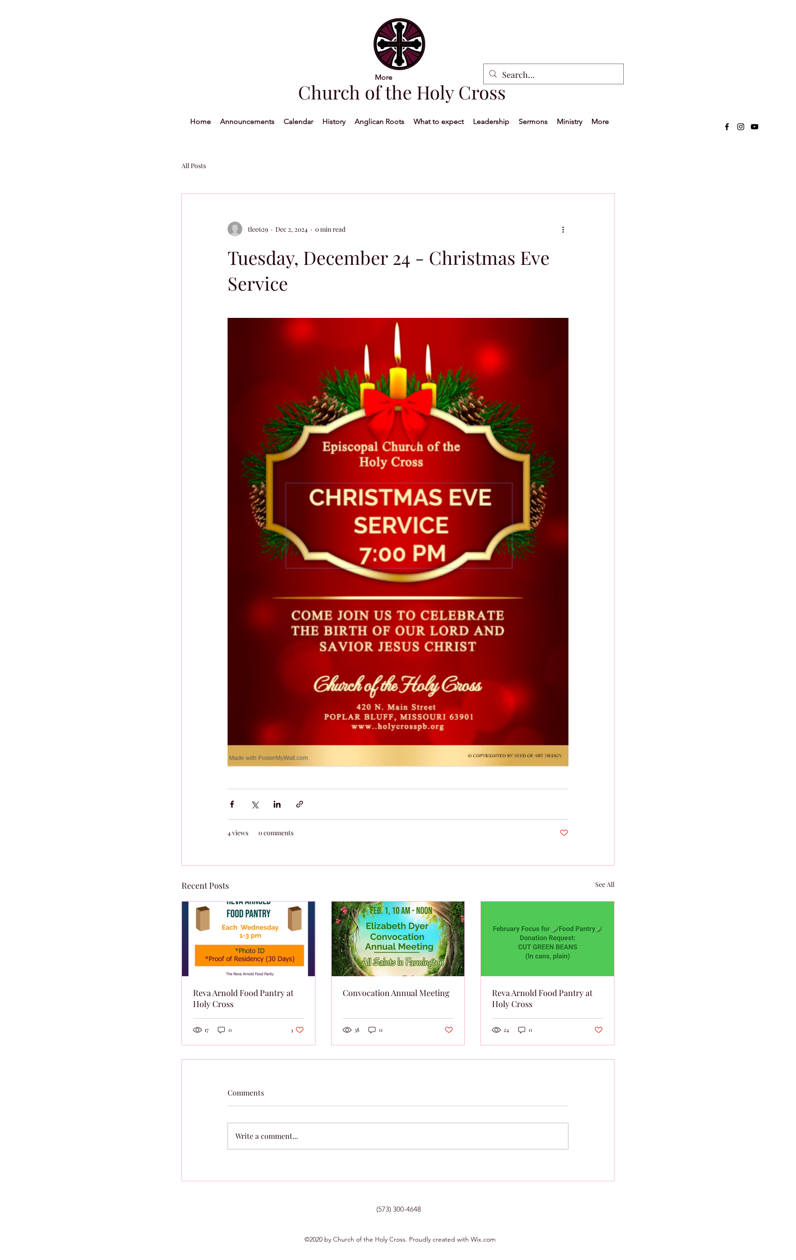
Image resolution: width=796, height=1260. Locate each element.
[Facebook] (727, 126)
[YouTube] (754, 126)
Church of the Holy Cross (402, 92)
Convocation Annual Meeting (396, 992)
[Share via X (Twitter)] (254, 804)
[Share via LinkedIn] (277, 804)
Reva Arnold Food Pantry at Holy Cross (243, 998)
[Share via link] (299, 804)
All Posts (193, 165)
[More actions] (562, 228)
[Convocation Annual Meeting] (398, 939)
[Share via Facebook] (232, 804)
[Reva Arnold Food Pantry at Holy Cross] (248, 939)
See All (605, 884)
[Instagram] (740, 126)
